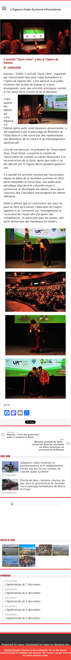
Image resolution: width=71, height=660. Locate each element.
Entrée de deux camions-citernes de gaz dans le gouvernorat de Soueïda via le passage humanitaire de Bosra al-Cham (42, 485)
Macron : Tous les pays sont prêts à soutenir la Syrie (23, 434)
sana (21, 644)
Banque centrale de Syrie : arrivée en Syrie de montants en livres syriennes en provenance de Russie (48, 444)
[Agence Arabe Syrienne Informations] (35, 9)
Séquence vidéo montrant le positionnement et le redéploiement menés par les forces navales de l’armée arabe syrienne (41, 467)
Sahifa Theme (12, 650)
